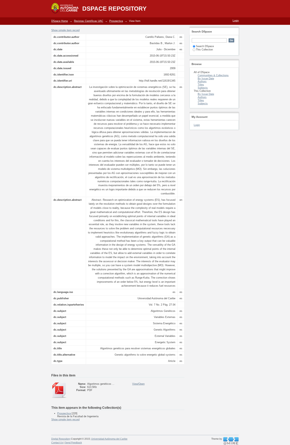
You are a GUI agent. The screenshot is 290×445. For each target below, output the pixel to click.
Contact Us (57, 442)
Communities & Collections (213, 75)
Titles (201, 84)
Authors (202, 81)
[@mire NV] (231, 441)
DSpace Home (59, 21)
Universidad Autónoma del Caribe (109, 439)
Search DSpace (205, 46)
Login (236, 20)
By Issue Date (206, 78)
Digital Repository (60, 439)
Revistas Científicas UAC (88, 21)
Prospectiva (116, 21)
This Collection (204, 49)
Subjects (203, 87)
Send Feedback (73, 442)
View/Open (138, 383)
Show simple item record (65, 30)
